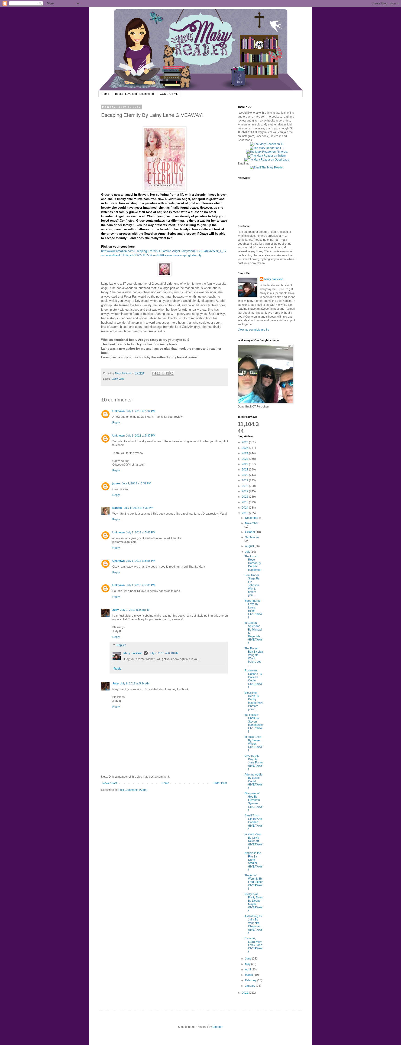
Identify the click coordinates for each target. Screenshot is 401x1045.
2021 (245, 469)
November (251, 523)
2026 (245, 442)
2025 (245, 448)
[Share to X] (163, 373)
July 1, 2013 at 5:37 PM (140, 435)
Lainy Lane (118, 378)
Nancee (117, 507)
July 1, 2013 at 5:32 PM (140, 411)
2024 (245, 453)
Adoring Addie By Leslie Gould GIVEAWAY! (253, 781)
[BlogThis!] (158, 373)
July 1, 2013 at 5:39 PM (136, 483)
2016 (245, 496)
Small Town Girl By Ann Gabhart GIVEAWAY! (253, 822)
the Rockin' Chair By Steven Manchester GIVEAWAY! (254, 723)
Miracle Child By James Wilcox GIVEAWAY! (253, 743)
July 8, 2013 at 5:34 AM (134, 683)
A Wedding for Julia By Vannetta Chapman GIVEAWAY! (253, 925)
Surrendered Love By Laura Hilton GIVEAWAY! (253, 609)
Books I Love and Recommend (134, 93)
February (251, 980)
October (250, 532)
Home (105, 93)
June (248, 958)
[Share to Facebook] (167, 373)
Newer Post (109, 783)
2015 (245, 502)
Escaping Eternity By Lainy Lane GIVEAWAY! (253, 945)
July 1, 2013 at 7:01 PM (140, 585)
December (252, 517)
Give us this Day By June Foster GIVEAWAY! (254, 762)
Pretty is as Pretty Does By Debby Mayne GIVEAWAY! (254, 903)
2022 (245, 464)
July (248, 551)
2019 (245, 480)
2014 (245, 507)
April (248, 969)
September (252, 537)
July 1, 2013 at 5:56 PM (140, 560)
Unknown (118, 411)
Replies (121, 645)
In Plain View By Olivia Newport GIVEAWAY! (253, 841)
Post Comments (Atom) (132, 790)
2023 (245, 458)
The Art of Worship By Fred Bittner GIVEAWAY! (254, 882)
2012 (245, 992)
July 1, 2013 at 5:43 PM (140, 532)
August (250, 546)
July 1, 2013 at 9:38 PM (134, 609)
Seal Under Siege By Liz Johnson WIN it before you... (252, 585)
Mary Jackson (123, 373)
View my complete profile (253, 329)
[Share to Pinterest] (171, 373)
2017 (245, 491)
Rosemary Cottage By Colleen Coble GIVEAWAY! (253, 679)
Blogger (217, 1027)
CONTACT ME (169, 93)
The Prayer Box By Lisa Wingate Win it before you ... (254, 657)
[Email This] (154, 373)
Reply (116, 422)
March (249, 974)
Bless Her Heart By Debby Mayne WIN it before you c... (254, 701)
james (116, 483)
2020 (245, 475)
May (248, 964)
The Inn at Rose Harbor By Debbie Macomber (253, 563)
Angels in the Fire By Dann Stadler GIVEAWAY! (253, 861)
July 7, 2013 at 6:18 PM (163, 653)
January (250, 985)
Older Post (220, 783)
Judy (115, 609)
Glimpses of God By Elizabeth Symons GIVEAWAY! (253, 802)
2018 (245, 486)
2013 (245, 513)
